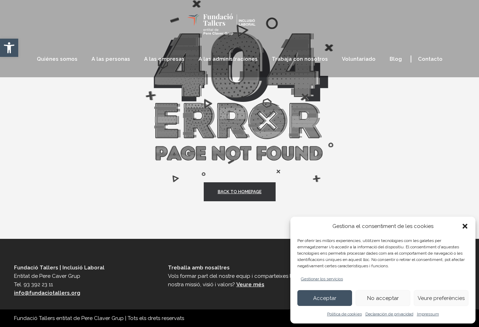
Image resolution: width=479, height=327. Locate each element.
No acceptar (383, 298)
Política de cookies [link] (344, 314)
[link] (9, 48)
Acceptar (324, 298)
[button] (464, 226)
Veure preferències (441, 298)
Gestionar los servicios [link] (322, 278)
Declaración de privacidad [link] (389, 314)
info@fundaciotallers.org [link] (47, 293)
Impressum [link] (428, 314)
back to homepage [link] (240, 191)
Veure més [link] (250, 284)
